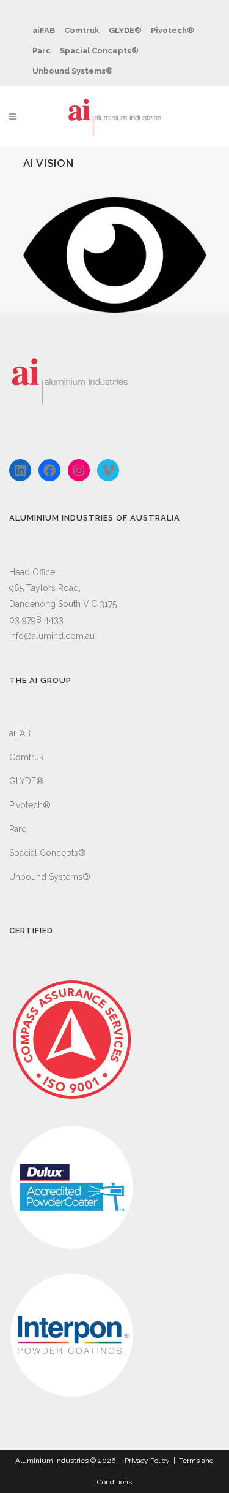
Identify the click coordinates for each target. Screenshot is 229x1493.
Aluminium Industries (52, 1460)
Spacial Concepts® (99, 50)
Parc (41, 50)
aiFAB (43, 30)
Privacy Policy (147, 1460)
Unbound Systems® (72, 70)
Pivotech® (172, 30)
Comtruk (82, 30)
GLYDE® (125, 30)
